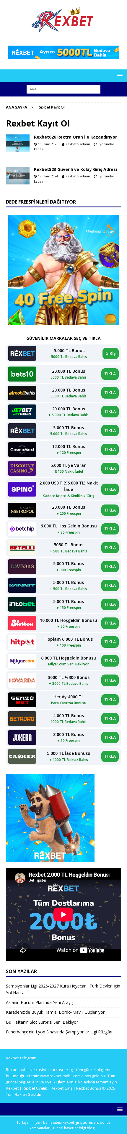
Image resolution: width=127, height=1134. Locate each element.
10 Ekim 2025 (48, 144)
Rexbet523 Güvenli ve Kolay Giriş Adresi (75, 169)
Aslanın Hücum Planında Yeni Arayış (40, 1002)
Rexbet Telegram (21, 1057)
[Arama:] (63, 88)
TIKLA (110, 374)
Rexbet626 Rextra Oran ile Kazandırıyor (75, 137)
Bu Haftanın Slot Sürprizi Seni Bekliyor (42, 1022)
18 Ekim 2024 (48, 176)
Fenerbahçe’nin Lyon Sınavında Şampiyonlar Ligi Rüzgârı (59, 1032)
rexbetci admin (78, 144)
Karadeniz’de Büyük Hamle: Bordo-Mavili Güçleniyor (55, 1012)
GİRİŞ (110, 353)
